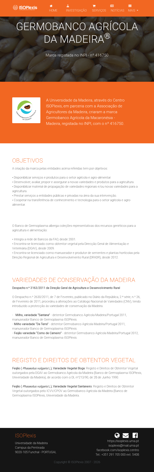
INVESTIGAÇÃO (76, 10)
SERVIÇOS (99, 10)
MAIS (132, 10)
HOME (53, 10)
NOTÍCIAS (117, 10)
